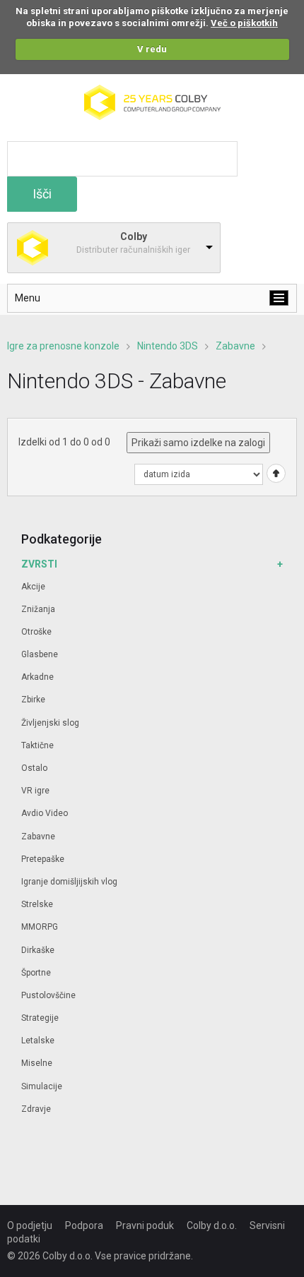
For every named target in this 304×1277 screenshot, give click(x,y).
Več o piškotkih (244, 23)
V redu (152, 49)
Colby (133, 236)
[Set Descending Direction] (274, 473)
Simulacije (41, 1086)
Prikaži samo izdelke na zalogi (198, 442)
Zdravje (36, 1109)
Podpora (84, 1225)
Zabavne (235, 346)
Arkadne (37, 677)
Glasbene (39, 654)
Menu (27, 298)
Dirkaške (37, 950)
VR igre (35, 791)
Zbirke (33, 700)
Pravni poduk (145, 1225)
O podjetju (29, 1225)
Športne (36, 973)
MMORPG (39, 927)
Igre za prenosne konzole (63, 346)
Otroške (36, 632)
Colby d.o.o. (212, 1225)
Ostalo (34, 768)
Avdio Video (44, 813)
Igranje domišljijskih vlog (69, 882)
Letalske (37, 1040)
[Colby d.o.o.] (152, 91)
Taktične (37, 745)
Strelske (37, 904)
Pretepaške (42, 859)
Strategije (40, 1018)
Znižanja (38, 609)
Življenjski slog (50, 723)
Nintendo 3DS (167, 346)
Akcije (33, 587)
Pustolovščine (48, 995)
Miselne (36, 1063)
